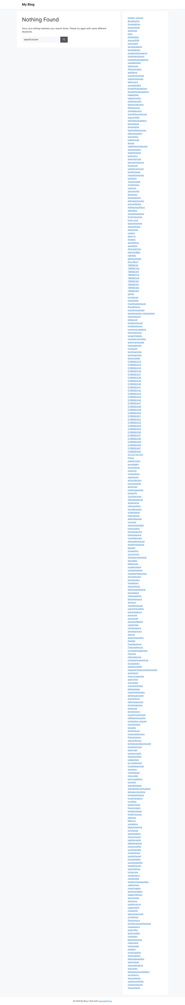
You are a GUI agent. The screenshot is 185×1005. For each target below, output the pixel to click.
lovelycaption (134, 952)
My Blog (28, 4)
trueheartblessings (137, 573)
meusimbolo (134, 988)
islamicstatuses (135, 79)
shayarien (133, 968)
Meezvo (132, 821)
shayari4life (133, 117)
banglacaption (135, 47)
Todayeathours (135, 647)
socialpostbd (134, 63)
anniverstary (134, 711)
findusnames (134, 737)
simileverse (133, 503)
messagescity (135, 345)
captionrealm (134, 840)
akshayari (132, 487)
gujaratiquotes (135, 223)
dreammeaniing (135, 638)
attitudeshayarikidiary (139, 972)
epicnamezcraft (135, 914)
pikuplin (131, 548)
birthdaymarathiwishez (139, 923)
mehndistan (134, 516)
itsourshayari (134, 837)
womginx (132, 769)
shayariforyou (134, 740)
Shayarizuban (135, 69)
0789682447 (134, 403)
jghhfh (131, 294)
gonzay (131, 634)
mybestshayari (135, 984)
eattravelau (133, 962)
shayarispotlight (136, 525)
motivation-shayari (137, 721)
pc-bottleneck (135, 763)
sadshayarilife (135, 666)
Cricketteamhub (136, 766)
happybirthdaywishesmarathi (142, 670)
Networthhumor (136, 104)
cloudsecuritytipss (137, 339)
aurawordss (134, 580)
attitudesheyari (135, 499)
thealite (131, 641)
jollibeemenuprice (136, 718)
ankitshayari (134, 731)
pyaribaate (133, 300)
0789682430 (134, 384)
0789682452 (134, 419)
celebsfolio (133, 760)
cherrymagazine (136, 676)
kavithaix (132, 178)
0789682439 (134, 381)
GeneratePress (105, 1001)
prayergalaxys (135, 612)
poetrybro (133, 156)
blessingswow (135, 939)
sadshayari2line (136, 981)
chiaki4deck (134, 512)
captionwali (133, 140)
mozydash (133, 43)
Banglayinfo (134, 21)
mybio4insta (134, 853)
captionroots (134, 461)
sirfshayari (133, 830)
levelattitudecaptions (138, 92)
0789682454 (134, 426)
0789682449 (134, 409)
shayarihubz (134, 586)
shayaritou (133, 137)
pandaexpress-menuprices (141, 313)
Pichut (131, 458)
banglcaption (134, 197)
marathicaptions (136, 214)
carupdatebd (134, 85)
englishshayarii (135, 323)
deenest (132, 817)
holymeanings (135, 332)
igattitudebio (134, 833)
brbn (130, 34)
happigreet (133, 95)
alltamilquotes (135, 519)
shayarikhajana (135, 965)
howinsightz (134, 528)
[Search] (64, 40)
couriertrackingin (136, 310)
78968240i (133, 281)
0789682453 (134, 422)
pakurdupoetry (135, 133)
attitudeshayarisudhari (139, 788)
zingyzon (132, 471)
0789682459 (134, 442)
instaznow (133, 872)
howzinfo (132, 493)
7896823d (133, 265)
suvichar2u (133, 975)
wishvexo (132, 901)
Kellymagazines (135, 702)
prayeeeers (133, 593)
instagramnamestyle (138, 660)
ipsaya (131, 143)
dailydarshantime (136, 792)
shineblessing (135, 111)
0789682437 (134, 374)
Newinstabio (134, 808)
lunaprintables (135, 336)
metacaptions (134, 596)
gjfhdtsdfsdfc (134, 259)
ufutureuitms (134, 506)
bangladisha (134, 50)
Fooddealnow (134, 644)
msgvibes (132, 936)
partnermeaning (136, 162)
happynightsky (135, 895)
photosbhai (133, 127)
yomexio (132, 188)
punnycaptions (135, 779)
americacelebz (135, 891)
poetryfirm (133, 679)
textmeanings (134, 352)
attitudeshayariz (136, 201)
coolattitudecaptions (138, 59)
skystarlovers (134, 576)
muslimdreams (135, 798)
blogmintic (133, 230)
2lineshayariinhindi (137, 557)
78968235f (133, 271)
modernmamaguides (138, 882)
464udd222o (134, 249)
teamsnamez (134, 149)
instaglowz (133, 583)
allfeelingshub (135, 843)
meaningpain (134, 888)
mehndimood (134, 657)
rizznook (132, 522)
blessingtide (134, 358)
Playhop (132, 654)
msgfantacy (134, 185)
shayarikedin (134, 978)
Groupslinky (134, 663)
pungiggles (133, 464)
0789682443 (134, 393)
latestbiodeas (135, 785)
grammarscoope (136, 342)
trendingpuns (134, 628)
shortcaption (134, 955)
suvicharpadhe (135, 862)
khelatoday (133, 37)
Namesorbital (134, 756)
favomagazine (135, 532)
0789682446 (134, 400)
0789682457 (134, 435)
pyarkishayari (134, 856)
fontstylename (135, 217)
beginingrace (134, 153)
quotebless (133, 242)
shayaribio (133, 683)
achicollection (134, 480)
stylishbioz (133, 917)
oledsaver (133, 320)
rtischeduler (134, 772)
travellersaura (135, 509)
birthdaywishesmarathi (139, 744)
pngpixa (132, 949)
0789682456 (134, 432)
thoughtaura (134, 307)
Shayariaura (134, 920)
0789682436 (134, 371)
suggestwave (134, 567)
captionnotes (134, 98)
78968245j (133, 284)
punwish (132, 782)
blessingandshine (136, 589)
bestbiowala (134, 172)
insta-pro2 (133, 220)
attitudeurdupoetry (137, 120)
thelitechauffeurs (136, 207)
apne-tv (132, 236)
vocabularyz (134, 875)
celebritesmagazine (137, 146)
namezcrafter (134, 846)
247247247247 (135, 454)
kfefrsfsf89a (134, 252)
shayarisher (133, 191)
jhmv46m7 (133, 262)
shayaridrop (134, 467)
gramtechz (133, 673)
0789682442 (134, 390)
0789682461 (134, 448)
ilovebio (132, 239)
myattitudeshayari (137, 304)
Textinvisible (134, 181)
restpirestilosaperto (137, 53)
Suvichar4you (134, 496)
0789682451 (134, 416)
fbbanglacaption (136, 959)
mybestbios (134, 474)
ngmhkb (132, 255)
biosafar (132, 728)
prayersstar (133, 898)
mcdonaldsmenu (136, 734)
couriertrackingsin (137, 715)
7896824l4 (133, 291)
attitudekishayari (136, 541)
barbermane (134, 805)
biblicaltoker (134, 689)
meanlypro (133, 943)
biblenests (133, 564)
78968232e (133, 268)
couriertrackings (136, 75)
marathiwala (134, 724)
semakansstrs (135, 631)
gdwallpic (132, 560)
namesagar (133, 946)
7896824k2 (133, 287)
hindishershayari (136, 56)
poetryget (132, 750)
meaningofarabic (136, 692)
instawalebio (134, 859)
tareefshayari (134, 866)
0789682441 (134, 387)
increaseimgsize (136, 795)
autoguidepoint (135, 621)
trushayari (133, 165)
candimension (135, 747)
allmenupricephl (136, 695)
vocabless (133, 824)
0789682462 (134, 451)
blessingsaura (135, 599)
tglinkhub (132, 30)
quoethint (132, 246)
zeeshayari (133, 477)
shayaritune (134, 699)
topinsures (133, 66)
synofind (132, 801)
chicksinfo (133, 911)
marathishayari (135, 605)
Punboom (132, 349)
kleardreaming (135, 827)
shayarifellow (134, 204)
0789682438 (134, 377)
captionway (133, 885)
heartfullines (134, 869)
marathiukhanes (136, 175)
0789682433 (134, 361)
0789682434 (134, 365)
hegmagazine (134, 535)
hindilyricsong (135, 814)
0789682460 (134, 445)
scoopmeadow (135, 570)
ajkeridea (132, 210)
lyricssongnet (134, 483)
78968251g (133, 275)
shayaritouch (134, 316)
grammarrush (134, 159)
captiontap (133, 625)
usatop (131, 233)
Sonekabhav (134, 24)
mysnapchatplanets (137, 650)
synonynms (133, 554)
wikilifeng (132, 72)
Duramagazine (135, 705)
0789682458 (134, 438)
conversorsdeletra (137, 329)
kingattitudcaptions (137, 88)
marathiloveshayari (137, 114)
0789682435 (134, 368)
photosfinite (134, 27)
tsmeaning (133, 551)
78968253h (133, 278)
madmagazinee (135, 490)
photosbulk (133, 124)
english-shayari (135, 18)
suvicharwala (134, 850)
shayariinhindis (135, 686)
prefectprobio (134, 101)
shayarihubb (134, 226)
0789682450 (134, 413)
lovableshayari (135, 326)
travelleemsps (135, 538)
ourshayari (133, 297)
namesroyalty (134, 753)
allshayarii (133, 82)
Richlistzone (134, 108)
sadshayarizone (136, 169)
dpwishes (132, 194)
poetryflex (133, 930)
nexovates (133, 776)
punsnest (132, 615)
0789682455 (134, 429)
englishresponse (136, 544)
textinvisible (134, 933)
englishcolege (135, 811)
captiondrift (133, 907)
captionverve (134, 904)
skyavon (132, 602)
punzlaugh (133, 618)
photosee (132, 708)
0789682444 (134, 397)
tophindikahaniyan (137, 130)
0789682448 (134, 406)
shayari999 (133, 40)
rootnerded (133, 878)
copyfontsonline (136, 609)
